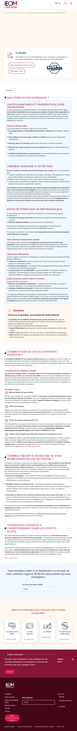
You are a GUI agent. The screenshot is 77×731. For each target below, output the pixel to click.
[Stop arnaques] (54, 68)
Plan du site (60, 726)
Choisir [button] (26, 589)
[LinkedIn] (66, 665)
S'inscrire (10, 672)
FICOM (7, 708)
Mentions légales (10, 726)
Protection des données (25, 726)
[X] (73, 665)
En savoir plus (11, 639)
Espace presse (10, 697)
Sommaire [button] (9, 90)
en (60, 3)
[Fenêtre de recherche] (65, 3)
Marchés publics (10, 705)
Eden (12, 718)
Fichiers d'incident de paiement (29, 446)
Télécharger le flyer (16, 71)
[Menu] (71, 3)
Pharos (56, 400)
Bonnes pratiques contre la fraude (21, 65)
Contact (7, 711)
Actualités (8, 694)
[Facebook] (69, 665)
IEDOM (62, 697)
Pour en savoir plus (11, 558)
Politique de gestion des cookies (44, 726)
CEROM (62, 706)
